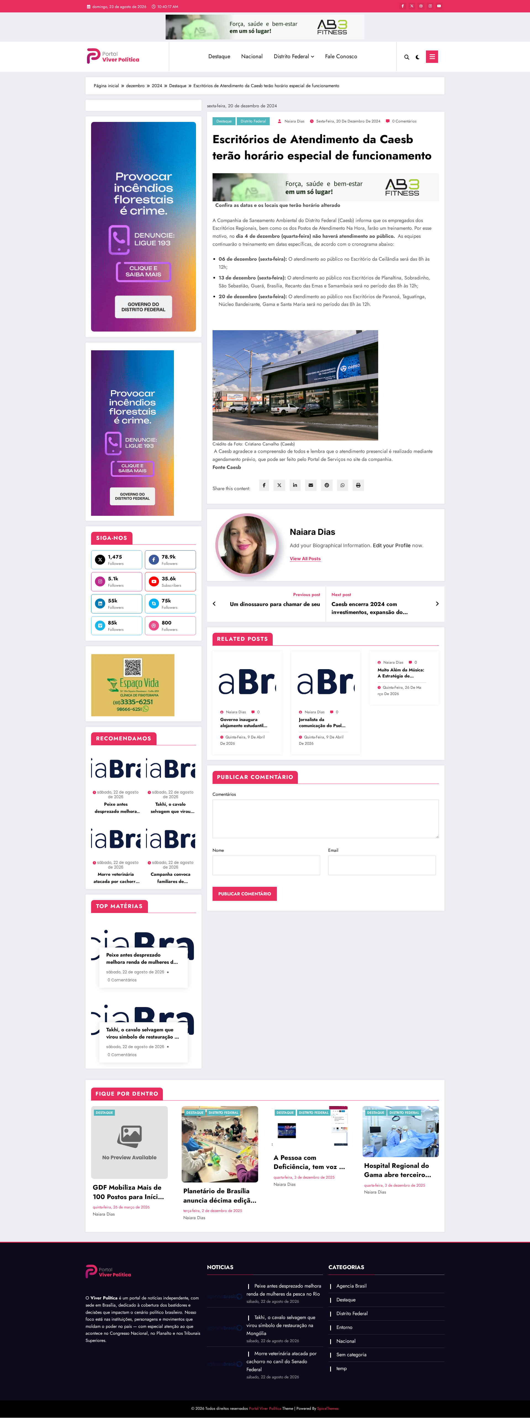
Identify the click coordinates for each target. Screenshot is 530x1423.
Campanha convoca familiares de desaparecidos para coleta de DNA (170, 878)
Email (333, 850)
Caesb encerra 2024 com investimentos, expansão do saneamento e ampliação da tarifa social (375, 608)
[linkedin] (295, 485)
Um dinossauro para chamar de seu (275, 604)
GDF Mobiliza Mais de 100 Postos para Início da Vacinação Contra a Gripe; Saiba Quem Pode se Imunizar (127, 1192)
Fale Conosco (341, 56)
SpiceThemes (328, 1408)
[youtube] (439, 6)
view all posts (305, 558)
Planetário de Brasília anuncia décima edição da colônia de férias (218, 1195)
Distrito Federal (291, 56)
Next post (341, 594)
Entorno (344, 1327)
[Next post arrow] (437, 604)
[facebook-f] (402, 6)
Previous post (306, 594)
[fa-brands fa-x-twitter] (412, 6)
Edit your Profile (392, 545)
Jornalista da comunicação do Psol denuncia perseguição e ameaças (323, 723)
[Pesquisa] (407, 56)
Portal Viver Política (265, 1408)
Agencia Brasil (351, 1285)
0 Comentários (404, 121)
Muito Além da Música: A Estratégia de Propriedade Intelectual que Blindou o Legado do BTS (402, 673)
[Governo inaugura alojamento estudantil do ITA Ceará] (247, 681)
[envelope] (311, 485)
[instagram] (430, 6)
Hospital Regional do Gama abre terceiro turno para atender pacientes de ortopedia (400, 1170)
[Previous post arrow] (214, 604)
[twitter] (279, 485)
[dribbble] (421, 6)
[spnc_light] (418, 56)
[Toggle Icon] (432, 56)
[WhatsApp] (342, 485)
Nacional (252, 56)
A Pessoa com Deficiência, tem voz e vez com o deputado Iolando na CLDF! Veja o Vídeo (308, 1162)
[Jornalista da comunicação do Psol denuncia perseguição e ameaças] (326, 681)
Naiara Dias (294, 121)
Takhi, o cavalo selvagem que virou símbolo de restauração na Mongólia (170, 808)
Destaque (219, 56)
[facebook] (264, 485)
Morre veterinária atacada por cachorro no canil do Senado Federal (116, 878)
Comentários (224, 794)
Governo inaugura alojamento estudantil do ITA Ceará (241, 723)
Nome (218, 850)
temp (341, 1368)
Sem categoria (351, 1354)
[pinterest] (327, 485)
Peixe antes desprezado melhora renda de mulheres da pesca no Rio (115, 808)
